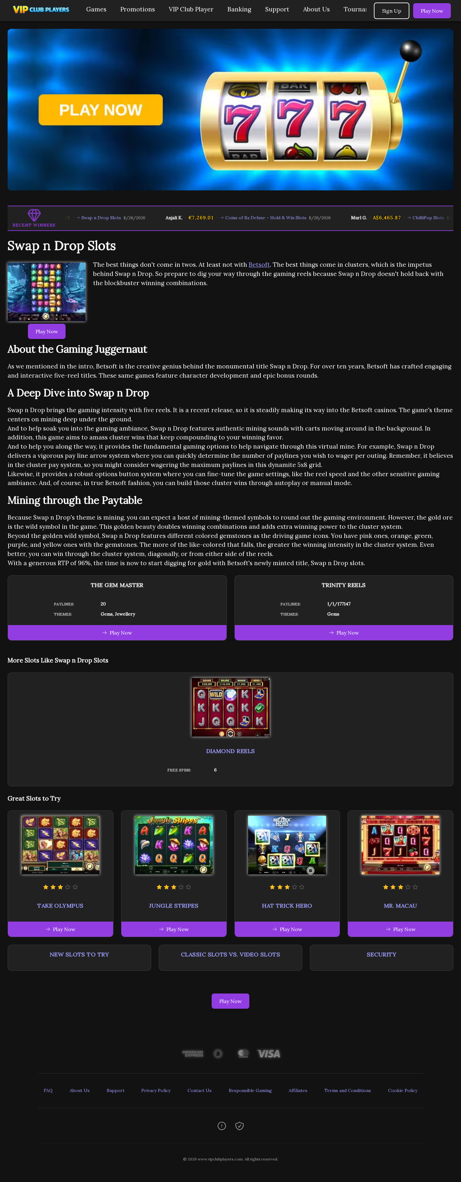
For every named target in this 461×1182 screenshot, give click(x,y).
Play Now (432, 11)
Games (96, 9)
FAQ (48, 1090)
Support (277, 9)
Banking (239, 9)
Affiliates (298, 1090)
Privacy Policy (155, 1090)
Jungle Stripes (173, 905)
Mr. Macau (400, 905)
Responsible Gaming (250, 1090)
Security (382, 954)
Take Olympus (60, 905)
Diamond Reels (230, 751)
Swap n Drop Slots (70, 217)
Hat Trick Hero (287, 905)
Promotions (137, 9)
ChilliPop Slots (397, 217)
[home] (42, 17)
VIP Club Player (191, 9)
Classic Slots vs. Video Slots (230, 954)
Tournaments (364, 9)
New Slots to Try (79, 954)
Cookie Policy (402, 1090)
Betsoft (259, 264)
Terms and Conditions (347, 1090)
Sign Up (391, 11)
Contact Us (200, 1090)
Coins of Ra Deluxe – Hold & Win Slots (234, 217)
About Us (316, 9)
